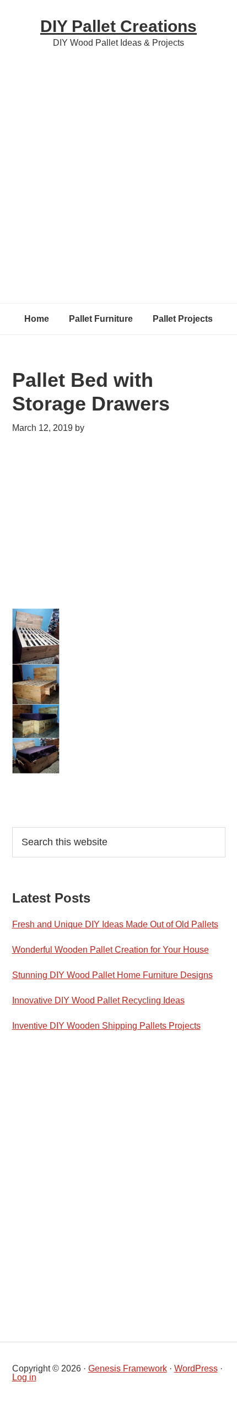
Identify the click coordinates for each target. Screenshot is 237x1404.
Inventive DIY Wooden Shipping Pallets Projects (106, 1025)
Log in (24, 1377)
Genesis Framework (127, 1368)
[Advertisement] (118, 173)
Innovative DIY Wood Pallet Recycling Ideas (98, 1000)
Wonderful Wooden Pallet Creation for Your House (110, 949)
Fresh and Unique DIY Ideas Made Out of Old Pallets (115, 924)
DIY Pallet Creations (118, 26)
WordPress (196, 1368)
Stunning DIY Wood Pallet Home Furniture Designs (112, 975)
